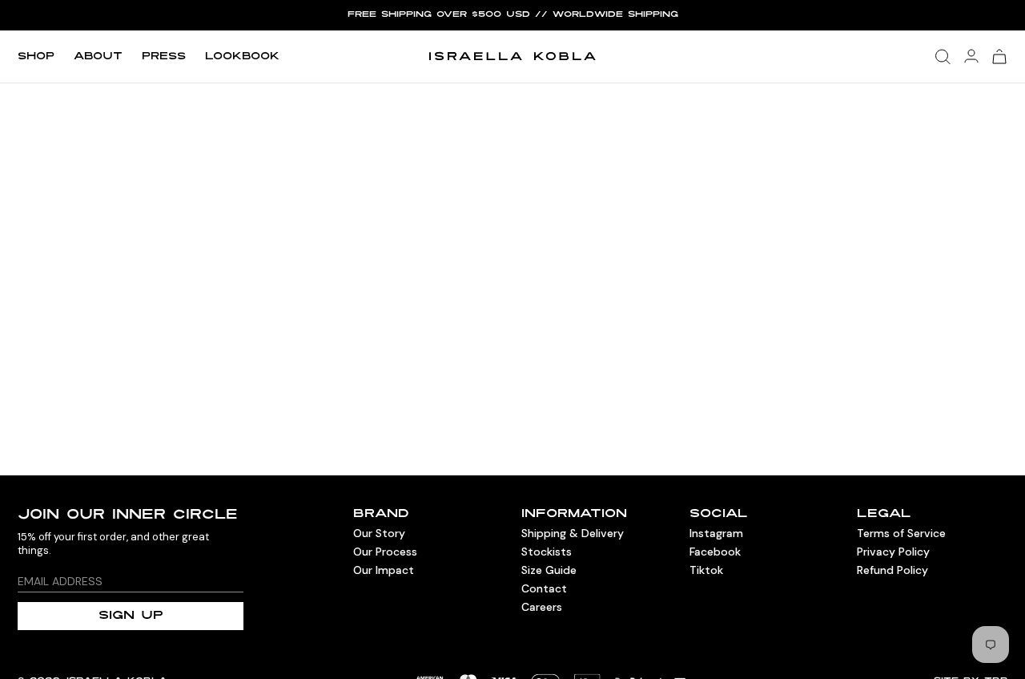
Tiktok (706, 570)
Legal (884, 514)
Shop (36, 57)
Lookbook (242, 57)
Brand (381, 514)
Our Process (385, 551)
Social (718, 514)
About (98, 57)
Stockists (546, 551)
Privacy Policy (893, 551)
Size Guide (549, 570)
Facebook (715, 551)
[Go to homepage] (512, 56)
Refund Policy (892, 570)
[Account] (971, 56)
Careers (541, 607)
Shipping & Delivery (572, 533)
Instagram (716, 533)
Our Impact (383, 570)
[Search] (943, 57)
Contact (544, 588)
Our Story (379, 533)
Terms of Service (901, 533)
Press (164, 57)
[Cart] (999, 56)
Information (574, 514)
